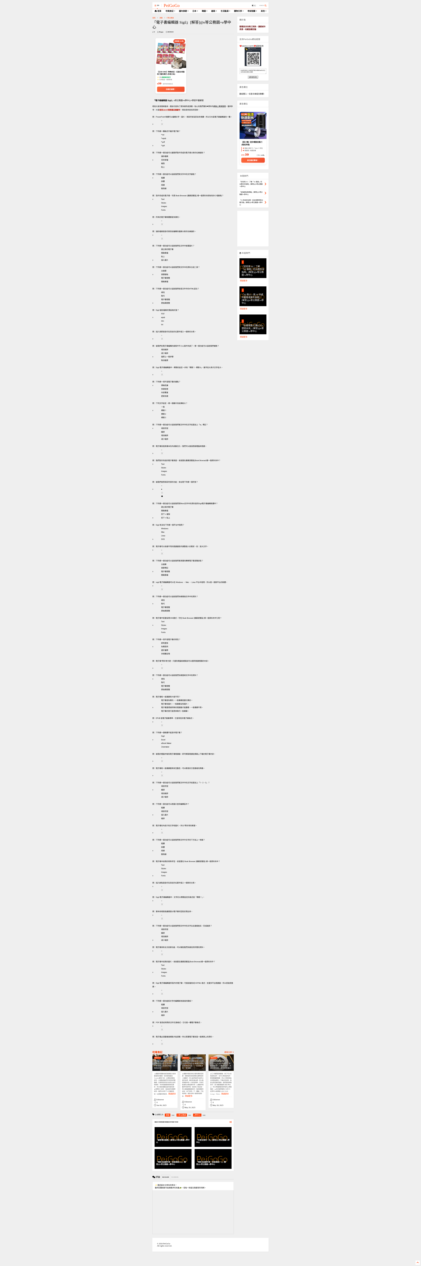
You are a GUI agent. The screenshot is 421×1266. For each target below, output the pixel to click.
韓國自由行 (158, 1057)
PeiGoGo (172, 5)
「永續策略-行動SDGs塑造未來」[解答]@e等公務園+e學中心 (253, 328)
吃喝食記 (157, 1052)
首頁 (153, 18)
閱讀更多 (172, 1094)
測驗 (161, 18)
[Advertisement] (253, 229)
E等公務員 (170, 18)
